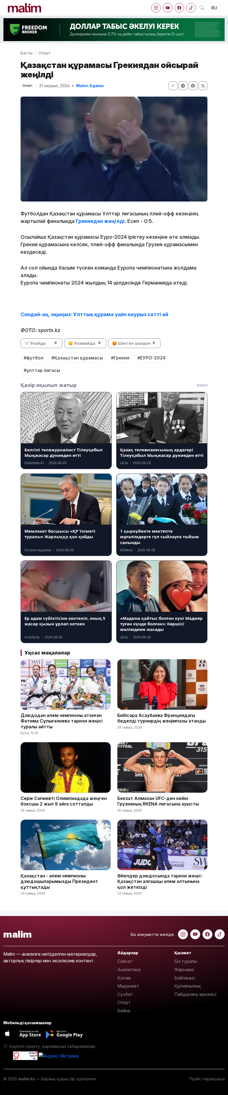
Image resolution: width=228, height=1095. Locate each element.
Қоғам (124, 978)
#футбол (33, 358)
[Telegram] (183, 85)
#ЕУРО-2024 (151, 358)
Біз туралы (185, 961)
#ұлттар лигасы (42, 370)
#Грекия (120, 358)
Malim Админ (90, 85)
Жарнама (184, 969)
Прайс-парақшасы (207, 1078)
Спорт (44, 53)
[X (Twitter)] (203, 85)
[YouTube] (167, 7)
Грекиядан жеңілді (100, 221)
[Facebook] (179, 7)
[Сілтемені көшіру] (172, 85)
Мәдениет (128, 986)
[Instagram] (156, 7)
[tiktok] (191, 7)
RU (214, 8)
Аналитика (128, 969)
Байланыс (184, 978)
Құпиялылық (187, 986)
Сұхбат (125, 994)
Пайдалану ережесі (195, 994)
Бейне (123, 1010)
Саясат (125, 961)
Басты (27, 53)
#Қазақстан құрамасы (77, 358)
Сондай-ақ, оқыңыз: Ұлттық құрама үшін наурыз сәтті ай (95, 314)
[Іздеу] (202, 8)
